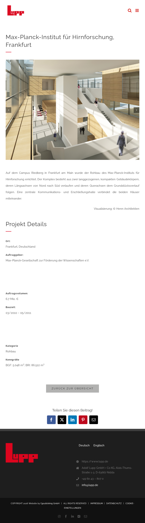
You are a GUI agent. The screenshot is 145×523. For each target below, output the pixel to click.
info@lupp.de (90, 485)
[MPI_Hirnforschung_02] (72, 61)
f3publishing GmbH (50, 503)
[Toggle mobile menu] (137, 10)
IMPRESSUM (96, 503)
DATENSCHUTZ (114, 503)
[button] (8, 110)
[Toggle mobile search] (130, 10)
